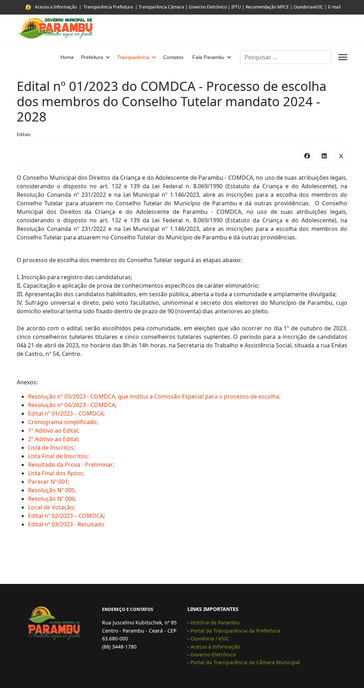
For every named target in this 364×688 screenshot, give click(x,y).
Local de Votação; (51, 507)
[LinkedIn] (324, 156)
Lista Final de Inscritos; (58, 456)
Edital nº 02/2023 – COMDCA (65, 516)
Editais (24, 134)
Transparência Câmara (161, 7)
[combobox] (285, 57)
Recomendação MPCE (267, 7)
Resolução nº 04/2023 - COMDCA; (72, 405)
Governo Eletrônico (208, 7)
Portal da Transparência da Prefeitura (236, 630)
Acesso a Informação (56, 7)
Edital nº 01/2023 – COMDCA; (66, 413)
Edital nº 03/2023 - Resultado (66, 524)
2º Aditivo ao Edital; (53, 439)
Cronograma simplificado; (63, 422)
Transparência (133, 57)
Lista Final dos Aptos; (56, 473)
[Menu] (342, 57)
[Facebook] (307, 156)
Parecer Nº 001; (48, 482)
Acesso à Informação (215, 646)
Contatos (173, 57)
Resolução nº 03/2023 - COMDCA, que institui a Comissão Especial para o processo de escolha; (154, 396)
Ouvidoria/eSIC (308, 7)
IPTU (236, 7)
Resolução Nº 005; (52, 490)
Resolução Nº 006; (52, 499)
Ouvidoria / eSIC (210, 638)
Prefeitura (92, 57)
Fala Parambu (208, 57)
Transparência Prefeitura (108, 7)
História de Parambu (215, 622)
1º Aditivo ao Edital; (53, 430)
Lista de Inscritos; (51, 447)
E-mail (334, 7)
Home (67, 57)
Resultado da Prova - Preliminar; (71, 464)
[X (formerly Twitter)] (341, 156)
